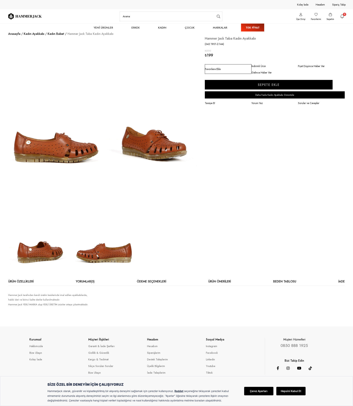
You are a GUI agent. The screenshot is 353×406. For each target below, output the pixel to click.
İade (341, 281)
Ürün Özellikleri (21, 281)
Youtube (210, 366)
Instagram (211, 346)
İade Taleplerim (156, 373)
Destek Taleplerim (157, 359)
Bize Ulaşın (35, 353)
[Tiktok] (310, 368)
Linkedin (210, 359)
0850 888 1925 (294, 345)
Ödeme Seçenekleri (151, 281)
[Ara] (218, 16)
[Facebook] (278, 368)
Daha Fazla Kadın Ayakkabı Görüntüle (274, 95)
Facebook (212, 353)
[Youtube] (299, 368)
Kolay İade (302, 4)
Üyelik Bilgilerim (156, 366)
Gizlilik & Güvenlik (98, 353)
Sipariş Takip (339, 4)
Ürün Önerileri (219, 281)
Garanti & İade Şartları (101, 346)
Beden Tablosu (284, 281)
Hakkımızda (36, 346)
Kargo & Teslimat (98, 359)
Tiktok (209, 373)
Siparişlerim (153, 353)
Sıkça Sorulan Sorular (100, 366)
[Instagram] (288, 368)
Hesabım (320, 4)
